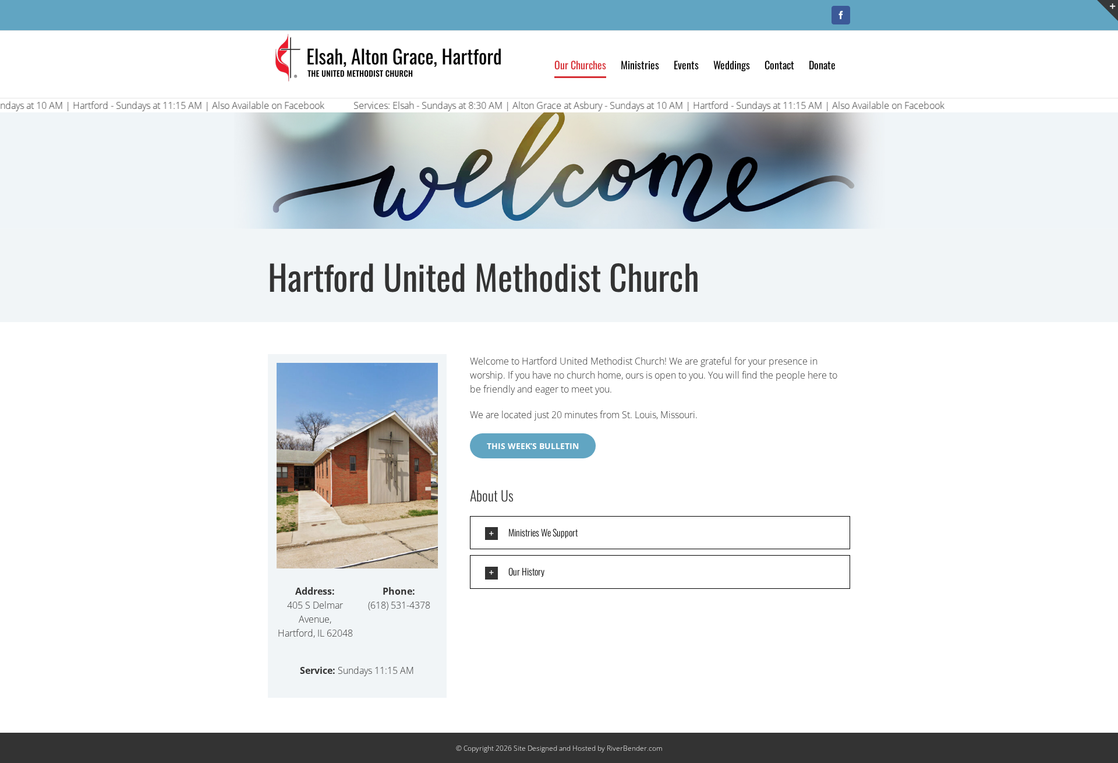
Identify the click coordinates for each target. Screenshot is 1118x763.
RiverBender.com (635, 748)
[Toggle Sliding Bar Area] (1107, 10)
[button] (660, 533)
